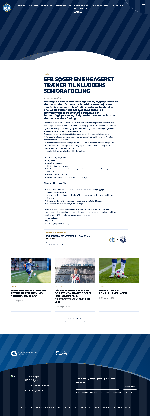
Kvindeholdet (101, 5)
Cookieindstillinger (121, 407)
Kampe (21, 5)
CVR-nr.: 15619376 (101, 407)
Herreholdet (63, 5)
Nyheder (118, 5)
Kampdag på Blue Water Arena (81, 9)
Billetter (46, 5)
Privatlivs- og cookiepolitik (77, 407)
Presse (23, 407)
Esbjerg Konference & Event (48, 407)
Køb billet (54, 244)
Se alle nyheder (75, 318)
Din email (80, 382)
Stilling (33, 5)
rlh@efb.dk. (86, 214)
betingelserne (127, 392)
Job (31, 407)
